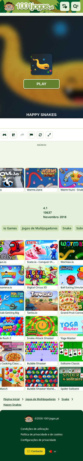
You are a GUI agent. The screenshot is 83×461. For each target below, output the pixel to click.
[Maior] (49, 134)
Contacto (37, 451)
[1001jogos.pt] (29, 6)
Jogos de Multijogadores (39, 228)
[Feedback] (31, 134)
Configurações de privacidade (38, 440)
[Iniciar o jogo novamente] (40, 134)
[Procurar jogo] (75, 6)
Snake (67, 228)
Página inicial (11, 399)
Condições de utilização (35, 429)
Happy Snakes (12, 404)
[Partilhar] (22, 134)
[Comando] (4, 134)
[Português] (53, 451)
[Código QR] (13, 134)
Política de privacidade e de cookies (42, 434)
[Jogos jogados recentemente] (64, 6)
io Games (10, 228)
